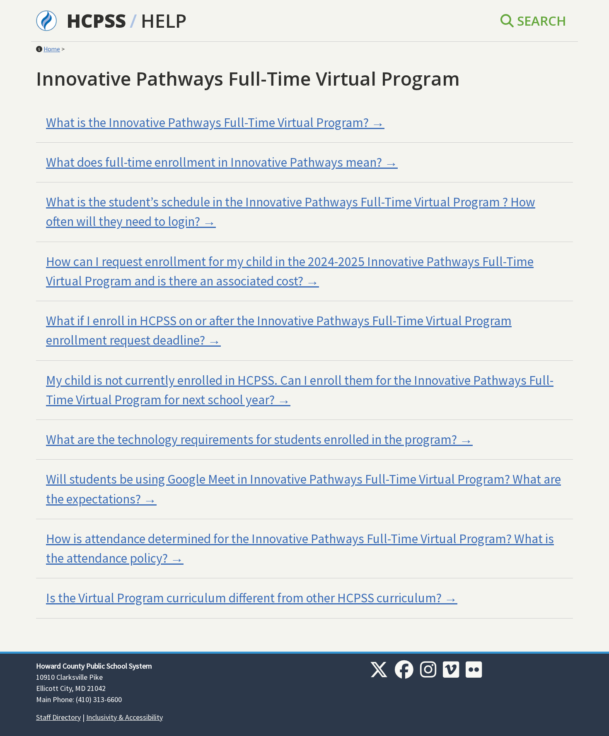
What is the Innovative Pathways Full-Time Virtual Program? (207, 122)
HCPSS (96, 20)
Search (540, 20)
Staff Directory (58, 717)
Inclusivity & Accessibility (124, 717)
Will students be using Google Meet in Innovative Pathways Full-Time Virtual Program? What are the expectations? (303, 489)
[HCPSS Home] (46, 20)
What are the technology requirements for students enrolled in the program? (251, 439)
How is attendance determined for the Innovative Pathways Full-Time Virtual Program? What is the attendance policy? (300, 548)
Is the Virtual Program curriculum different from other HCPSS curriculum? (244, 598)
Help (163, 20)
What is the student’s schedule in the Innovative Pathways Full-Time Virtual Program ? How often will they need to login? (290, 212)
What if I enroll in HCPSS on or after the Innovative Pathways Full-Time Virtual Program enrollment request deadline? (279, 330)
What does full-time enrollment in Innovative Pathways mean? (214, 162)
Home (52, 49)
